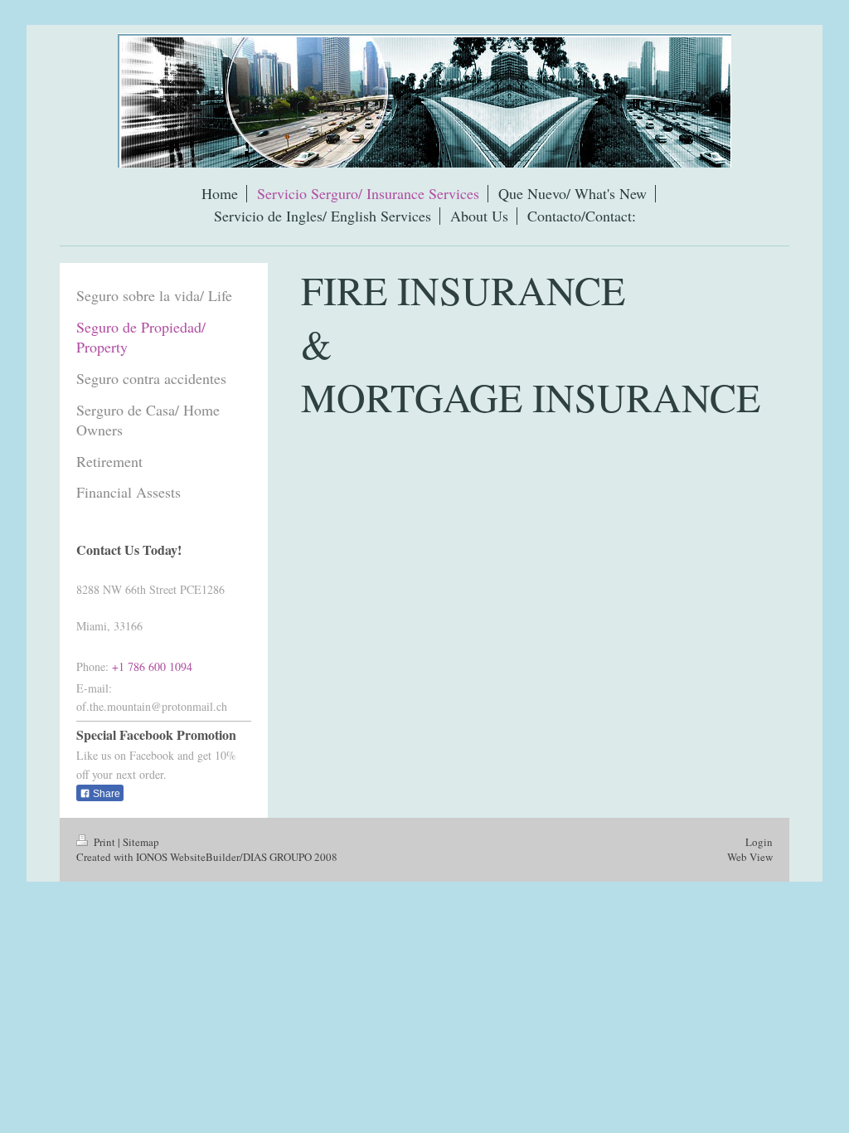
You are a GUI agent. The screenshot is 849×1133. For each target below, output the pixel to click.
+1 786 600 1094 (152, 666)
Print (104, 841)
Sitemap (141, 841)
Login (759, 841)
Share (105, 794)
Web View (750, 856)
